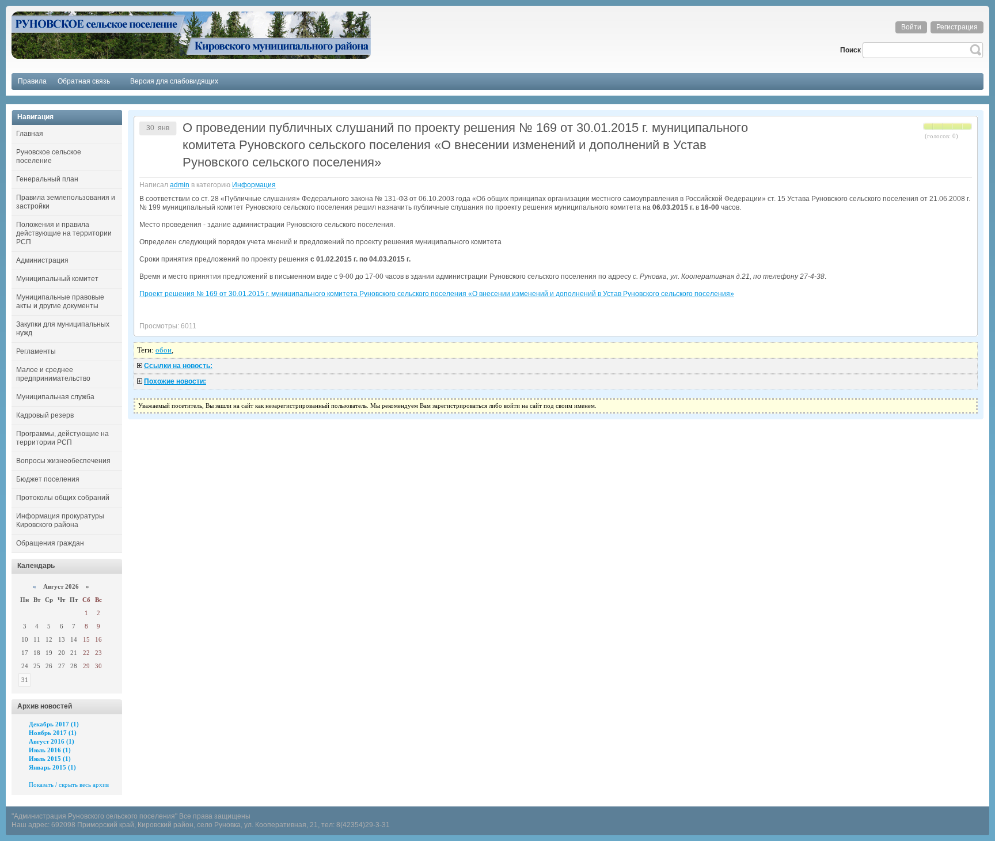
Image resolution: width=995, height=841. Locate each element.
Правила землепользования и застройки (65, 202)
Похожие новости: (175, 381)
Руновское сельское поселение (48, 156)
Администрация (42, 260)
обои (163, 350)
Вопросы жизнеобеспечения (63, 461)
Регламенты (36, 351)
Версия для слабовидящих (174, 81)
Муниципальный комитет (57, 279)
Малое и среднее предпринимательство (53, 374)
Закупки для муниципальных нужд (62, 328)
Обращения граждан (50, 543)
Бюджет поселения (47, 479)
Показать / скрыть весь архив (69, 784)
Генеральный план (47, 179)
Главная (29, 134)
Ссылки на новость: (178, 366)
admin (179, 185)
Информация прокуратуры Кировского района (60, 520)
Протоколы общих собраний (62, 498)
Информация (254, 185)
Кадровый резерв (45, 415)
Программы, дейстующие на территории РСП (62, 438)
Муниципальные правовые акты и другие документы (60, 301)
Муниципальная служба (55, 397)
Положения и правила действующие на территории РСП (64, 233)
